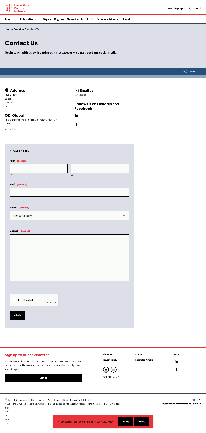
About (9, 19)
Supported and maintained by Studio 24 (181, 403)
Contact (139, 354)
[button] (15, 19)
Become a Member (108, 19)
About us (107, 354)
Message (20, 231)
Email (18, 184)
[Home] (29, 8)
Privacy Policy (110, 360)
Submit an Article (78, 19)
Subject (19, 207)
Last (72, 174)
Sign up (43, 377)
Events (127, 19)
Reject (143, 423)
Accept (127, 423)
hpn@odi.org (80, 94)
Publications (28, 19)
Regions (59, 19)
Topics (47, 19)
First (11, 174)
